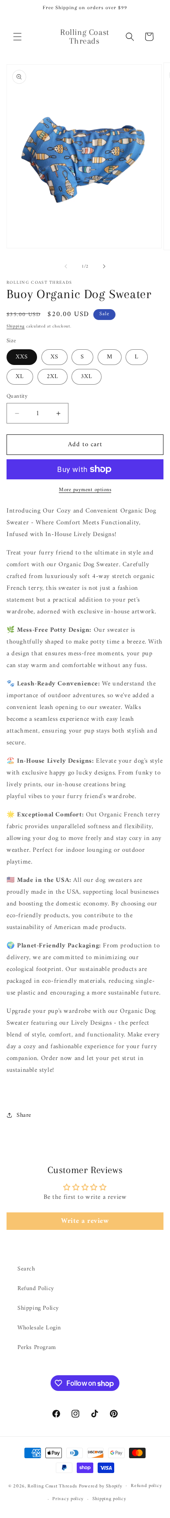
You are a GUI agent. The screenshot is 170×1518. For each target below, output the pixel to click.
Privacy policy (68, 1499)
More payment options (85, 490)
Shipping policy (109, 1499)
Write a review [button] (85, 1221)
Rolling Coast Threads (52, 1486)
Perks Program (36, 1347)
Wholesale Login (39, 1327)
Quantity (17, 396)
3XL (86, 376)
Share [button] (24, 1115)
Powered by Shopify (100, 1486)
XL (20, 376)
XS (54, 356)
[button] (17, 36)
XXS (22, 356)
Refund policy (146, 1486)
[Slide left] (65, 266)
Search (26, 1268)
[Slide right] (104, 266)
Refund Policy (35, 1288)
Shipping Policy (38, 1308)
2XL (52, 376)
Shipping (16, 326)
